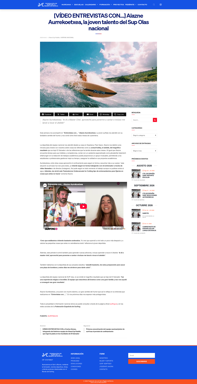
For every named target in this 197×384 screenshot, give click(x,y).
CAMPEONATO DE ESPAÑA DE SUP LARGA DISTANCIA (149, 228)
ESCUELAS (79, 5)
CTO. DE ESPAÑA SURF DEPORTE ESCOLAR (149, 175)
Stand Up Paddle (54, 37)
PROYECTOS (118, 5)
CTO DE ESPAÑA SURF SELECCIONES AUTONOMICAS (150, 195)
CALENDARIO (90, 5)
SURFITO (146, 213)
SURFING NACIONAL (67, 37)
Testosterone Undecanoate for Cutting (78, 171)
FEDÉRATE (129, 5)
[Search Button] (155, 120)
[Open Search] (153, 4)
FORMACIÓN (104, 5)
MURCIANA (66, 5)
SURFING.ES (53, 316)
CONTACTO (142, 5)
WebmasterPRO (102, 382)
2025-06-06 (43, 37)
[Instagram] (161, 5)
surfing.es (113, 304)
